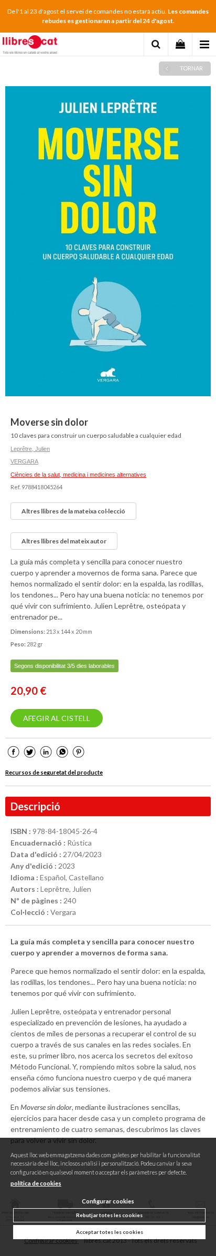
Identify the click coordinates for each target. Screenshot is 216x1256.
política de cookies (35, 1183)
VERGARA (24, 461)
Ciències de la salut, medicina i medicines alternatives (78, 474)
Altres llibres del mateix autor (63, 541)
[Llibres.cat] (30, 45)
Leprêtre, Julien (30, 449)
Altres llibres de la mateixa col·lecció (73, 511)
